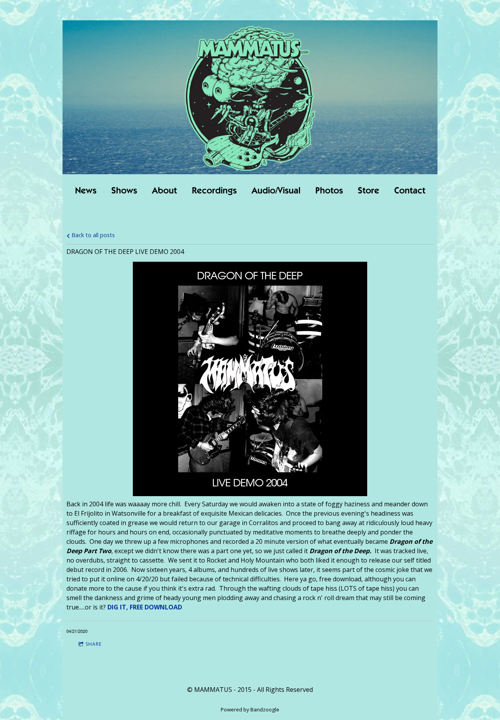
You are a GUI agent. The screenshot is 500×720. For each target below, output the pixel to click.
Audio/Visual (276, 191)
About (164, 191)
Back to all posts (92, 235)
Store (368, 191)
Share (94, 644)
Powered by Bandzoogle (250, 709)
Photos (329, 191)
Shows (124, 191)
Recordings (214, 191)
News (85, 191)
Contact (409, 191)
